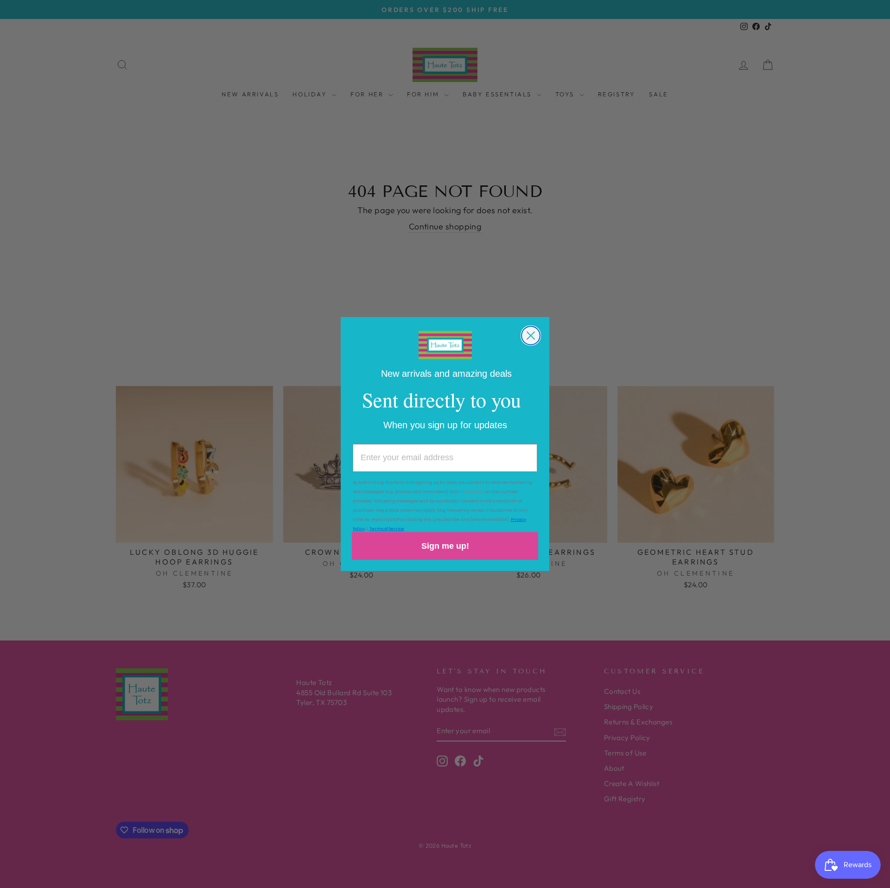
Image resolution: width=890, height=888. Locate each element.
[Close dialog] (530, 335)
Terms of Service (386, 529)
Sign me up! (445, 546)
